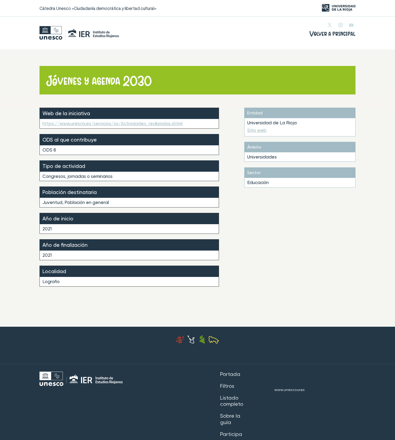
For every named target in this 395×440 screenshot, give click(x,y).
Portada (230, 374)
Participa (231, 434)
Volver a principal (333, 33)
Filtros (227, 386)
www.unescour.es (289, 390)
